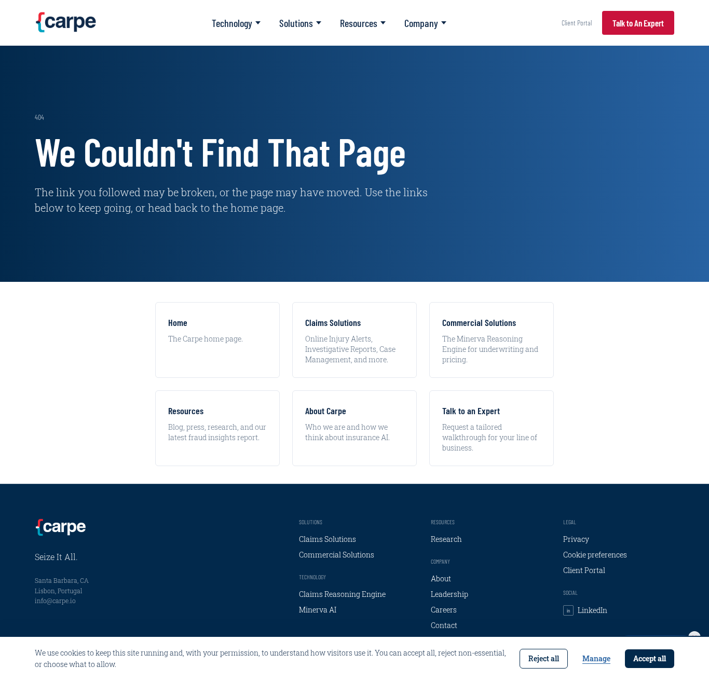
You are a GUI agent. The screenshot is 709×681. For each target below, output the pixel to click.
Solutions (296, 23)
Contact (444, 625)
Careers (444, 610)
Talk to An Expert (638, 23)
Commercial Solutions (336, 555)
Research (446, 539)
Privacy (576, 539)
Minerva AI (317, 610)
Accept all (649, 658)
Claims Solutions (327, 539)
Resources (358, 23)
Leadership (449, 594)
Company (421, 23)
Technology (232, 23)
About (441, 578)
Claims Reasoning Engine (342, 594)
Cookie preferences (595, 555)
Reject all (543, 658)
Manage (596, 658)
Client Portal (577, 22)
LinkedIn (587, 610)
